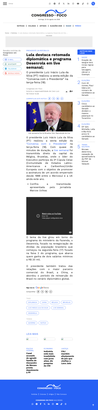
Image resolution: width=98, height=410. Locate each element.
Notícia (43, 323)
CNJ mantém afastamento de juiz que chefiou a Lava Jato (67, 357)
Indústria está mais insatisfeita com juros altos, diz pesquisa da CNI (49, 358)
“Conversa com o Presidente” (46, 143)
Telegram (12, 69)
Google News (13, 73)
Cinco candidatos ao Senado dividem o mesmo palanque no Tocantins (88, 111)
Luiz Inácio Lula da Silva (38, 308)
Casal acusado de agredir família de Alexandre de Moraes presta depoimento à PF (32, 363)
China (44, 302)
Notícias (20, 26)
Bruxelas (66, 302)
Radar (68, 26)
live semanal (61, 150)
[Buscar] (93, 3)
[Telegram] (55, 4)
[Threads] (87, 4)
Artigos (43, 26)
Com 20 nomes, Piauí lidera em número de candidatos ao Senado (88, 89)
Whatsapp (12, 64)
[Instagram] (73, 4)
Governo (31, 323)
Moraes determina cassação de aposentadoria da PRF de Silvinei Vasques (88, 156)
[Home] (49, 13)
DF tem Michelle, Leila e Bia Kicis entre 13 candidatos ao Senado (88, 133)
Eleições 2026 (56, 26)
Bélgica (55, 302)
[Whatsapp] (50, 4)
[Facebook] (59, 4)
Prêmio (78, 26)
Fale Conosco (62, 394)
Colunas (32, 26)
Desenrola (32, 313)
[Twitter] (64, 4)
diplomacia (32, 302)
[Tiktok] (83, 4)
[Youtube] (78, 4)
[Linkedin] (68, 4)
